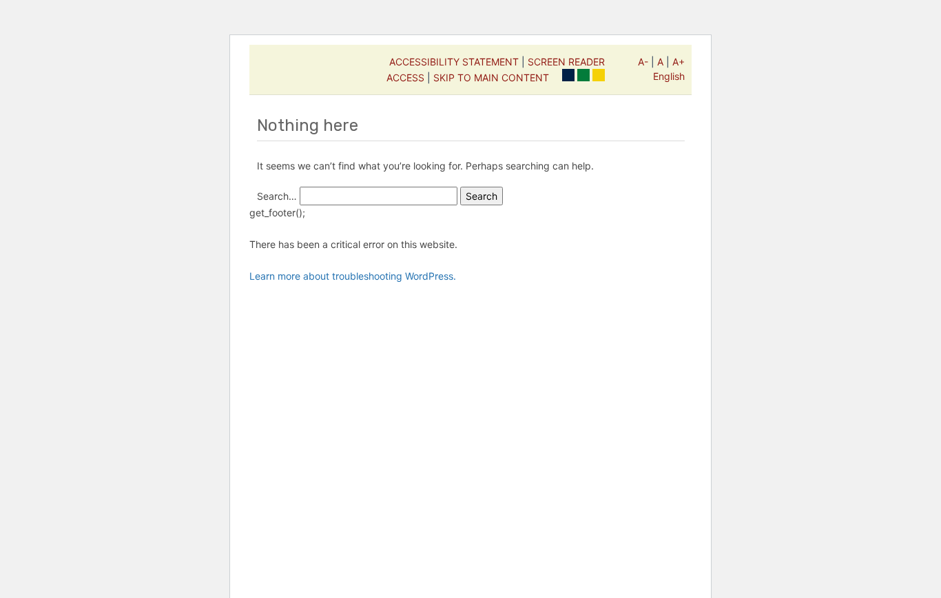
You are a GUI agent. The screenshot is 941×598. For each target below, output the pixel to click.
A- (643, 62)
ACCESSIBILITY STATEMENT (454, 62)
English (669, 76)
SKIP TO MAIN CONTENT (491, 77)
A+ (678, 62)
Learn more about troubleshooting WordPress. (352, 276)
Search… (277, 196)
